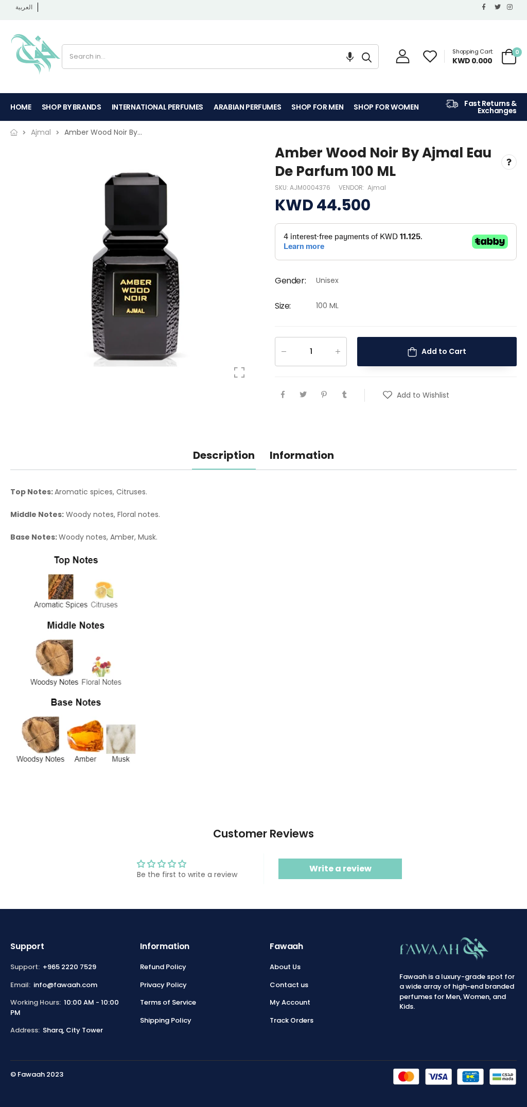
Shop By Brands (71, 107)
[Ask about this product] (509, 162)
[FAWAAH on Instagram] (510, 7)
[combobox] (209, 56)
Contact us (289, 985)
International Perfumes (157, 107)
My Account (290, 1002)
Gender (290, 281)
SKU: (282, 187)
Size (283, 306)
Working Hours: (35, 1002)
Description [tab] (224, 455)
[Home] (13, 132)
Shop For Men (317, 107)
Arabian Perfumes (247, 107)
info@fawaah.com (65, 985)
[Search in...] (366, 56)
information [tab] (302, 455)
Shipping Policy (165, 1020)
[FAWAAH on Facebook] (485, 7)
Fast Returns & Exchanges (490, 107)
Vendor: (352, 187)
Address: (25, 1030)
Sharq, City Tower (73, 1030)
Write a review (340, 868)
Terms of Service (168, 1002)
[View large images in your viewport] (239, 372)
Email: (20, 985)
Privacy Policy (163, 985)
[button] (350, 56)
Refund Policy (163, 967)
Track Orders (291, 1020)
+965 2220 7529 (69, 967)
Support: (25, 967)
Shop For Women (386, 107)
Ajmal (376, 187)
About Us (285, 967)
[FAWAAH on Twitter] (498, 7)
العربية (23, 7)
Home (20, 107)
